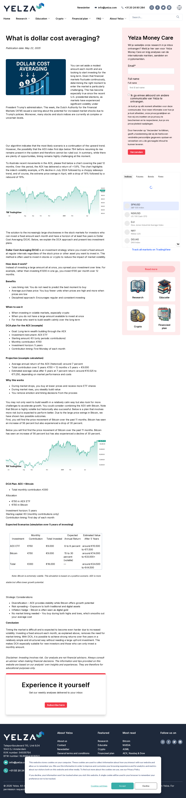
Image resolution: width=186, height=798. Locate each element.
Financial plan (80, 18)
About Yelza (117, 18)
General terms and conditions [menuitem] (73, 753)
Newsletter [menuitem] (63, 749)
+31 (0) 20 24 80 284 (21, 770)
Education (41, 18)
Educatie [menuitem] (102, 745)
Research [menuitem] (103, 741)
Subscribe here (56, 705)
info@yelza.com (18, 762)
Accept (122, 786)
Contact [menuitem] (61, 745)
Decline (146, 786)
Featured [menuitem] (103, 732)
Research (21, 18)
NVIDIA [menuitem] (126, 745)
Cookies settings (99, 786)
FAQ (98, 18)
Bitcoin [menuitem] (126, 741)
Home (6, 18)
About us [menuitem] (62, 741)
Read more (151, 269)
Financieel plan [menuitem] (106, 753)
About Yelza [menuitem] (65, 732)
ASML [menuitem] (126, 749)
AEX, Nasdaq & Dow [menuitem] (134, 753)
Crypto (60, 18)
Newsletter (83, 7)
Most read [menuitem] (129, 732)
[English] (179, 7)
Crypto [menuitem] (101, 749)
